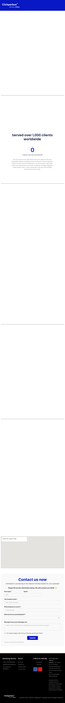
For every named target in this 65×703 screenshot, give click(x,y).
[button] (43, 5)
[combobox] (32, 617)
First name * (8, 591)
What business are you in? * (12, 607)
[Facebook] (35, 669)
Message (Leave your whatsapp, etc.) (15, 622)
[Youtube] (40, 669)
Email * (26, 591)
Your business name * (10, 599)
